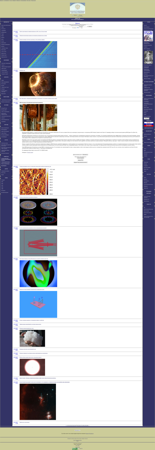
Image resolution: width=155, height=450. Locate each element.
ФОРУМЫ (6, 124)
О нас (11, 0)
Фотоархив (3, 190)
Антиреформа (146, 101)
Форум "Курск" (4, 133)
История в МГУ (4, 109)
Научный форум (4, 129)
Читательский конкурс (5, 163)
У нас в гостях (3, 51)
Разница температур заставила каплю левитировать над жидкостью (34, 353)
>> (88, 425)
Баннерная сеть (146, 199)
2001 (2, 185)
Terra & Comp (30, 152)
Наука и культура (147, 48)
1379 (85, 425)
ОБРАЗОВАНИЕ (149, 95)
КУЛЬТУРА (6, 77)
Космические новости (147, 212)
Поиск (145, 177)
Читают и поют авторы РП (148, 142)
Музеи (145, 148)
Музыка (2, 85)
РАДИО (148, 139)
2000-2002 (149, 50)
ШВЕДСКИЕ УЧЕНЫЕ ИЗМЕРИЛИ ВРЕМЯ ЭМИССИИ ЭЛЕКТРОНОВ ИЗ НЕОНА (38, 378)
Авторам (145, 163)
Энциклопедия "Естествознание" (147, 70)
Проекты (145, 179)
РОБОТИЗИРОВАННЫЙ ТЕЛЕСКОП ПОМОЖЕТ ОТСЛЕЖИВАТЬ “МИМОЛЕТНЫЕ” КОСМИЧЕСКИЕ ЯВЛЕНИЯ (45, 382)
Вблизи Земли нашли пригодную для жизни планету (31, 357)
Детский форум (4, 136)
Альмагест (3, 117)
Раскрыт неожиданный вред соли (26, 328)
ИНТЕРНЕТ (149, 193)
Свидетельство (76, 24)
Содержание (6, 0)
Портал (1, 0)
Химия (145, 114)
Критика (2, 46)
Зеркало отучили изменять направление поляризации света (32, 289)
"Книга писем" (3, 68)
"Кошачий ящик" (4, 70)
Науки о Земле (146, 107)
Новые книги (3, 49)
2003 (2, 181)
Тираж (145, 171)
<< (66, 425)
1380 (87, 425)
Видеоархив (3, 93)
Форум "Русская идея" (5, 131)
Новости (18, 0)
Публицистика (3, 32)
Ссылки (80, 438)
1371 (68, 425)
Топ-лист (29, 0)
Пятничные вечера (4, 143)
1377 (81, 425)
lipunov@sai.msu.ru (89, 433)
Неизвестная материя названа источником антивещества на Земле (33, 35)
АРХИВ (6, 177)
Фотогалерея (3, 83)
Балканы (2, 37)
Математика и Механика (148, 109)
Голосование (23, 0)
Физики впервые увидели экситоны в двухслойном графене (32, 39)
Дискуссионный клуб (5, 127)
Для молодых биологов (149, 127)
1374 (74, 425)
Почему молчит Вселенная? (148, 28)
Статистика (83, 438)
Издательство (3, 53)
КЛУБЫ (6, 139)
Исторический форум (5, 134)
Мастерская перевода (5, 153)
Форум (2, 174)
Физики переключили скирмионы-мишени (28, 197)
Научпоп (145, 136)
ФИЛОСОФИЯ (6, 96)
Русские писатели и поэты (148, 184)
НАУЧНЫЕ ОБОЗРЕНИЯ (148, 81)
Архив (78, 438)
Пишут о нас (146, 169)
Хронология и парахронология (4, 114)
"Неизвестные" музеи (5, 87)
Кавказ (2, 35)
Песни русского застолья (148, 152)
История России (4, 108)
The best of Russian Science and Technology (148, 217)
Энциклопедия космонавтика (146, 67)
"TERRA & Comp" (147, 87)
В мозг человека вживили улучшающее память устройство (32, 320)
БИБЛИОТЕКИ (149, 131)
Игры (145, 150)
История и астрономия (148, 45)
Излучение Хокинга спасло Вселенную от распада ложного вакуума (34, 258)
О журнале (146, 165)
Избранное (146, 186)
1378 (83, 425)
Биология (145, 105)
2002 (2, 183)
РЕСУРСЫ (149, 174)
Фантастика (3, 172)
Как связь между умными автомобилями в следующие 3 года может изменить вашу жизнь (38, 98)
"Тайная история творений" (6, 66)
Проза (2, 39)
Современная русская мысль (6, 99)
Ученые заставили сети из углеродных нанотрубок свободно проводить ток (35, 166)
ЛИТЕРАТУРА (6, 22)
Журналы (145, 182)
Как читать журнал (147, 167)
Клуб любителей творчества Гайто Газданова (6, 148)
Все (144, 207)
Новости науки (146, 210)
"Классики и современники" (6, 63)
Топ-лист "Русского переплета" (147, 197)
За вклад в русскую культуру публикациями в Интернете (6, 159)
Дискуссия (33, 0)
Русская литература (147, 116)
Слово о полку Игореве (5, 111)
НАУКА (148, 22)
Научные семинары (147, 78)
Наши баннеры (146, 201)
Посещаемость (146, 180)
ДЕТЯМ (6, 168)
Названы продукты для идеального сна (28, 349)
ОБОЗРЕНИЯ (6, 60)
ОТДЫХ (148, 145)
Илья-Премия (3, 165)
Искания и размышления (5, 44)
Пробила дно (22, 70)
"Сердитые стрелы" (4, 73)
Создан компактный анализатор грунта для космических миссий (33, 227)
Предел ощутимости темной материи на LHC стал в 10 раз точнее (33, 31)
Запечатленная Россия (5, 119)
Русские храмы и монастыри (4, 91)
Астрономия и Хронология (6, 116)
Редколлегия (146, 162)
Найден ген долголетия (24, 422)
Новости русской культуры (6, 25)
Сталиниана (3, 121)
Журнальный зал (147, 72)
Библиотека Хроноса (147, 134)
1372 (70, 425)
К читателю (3, 28)
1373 (72, 425)
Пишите (14, 0)
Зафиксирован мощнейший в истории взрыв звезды (30, 324)
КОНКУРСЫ (6, 156)
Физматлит (146, 73)
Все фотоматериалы (4, 192)
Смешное (145, 155)
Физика (145, 112)
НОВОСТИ (149, 204)
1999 (2, 188)
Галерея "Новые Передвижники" (77, 440)
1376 (79, 425)
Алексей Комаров (78, 444)
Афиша (2, 80)
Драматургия (3, 42)
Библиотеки (146, 188)
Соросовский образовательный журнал (148, 103)
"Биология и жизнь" (147, 92)
